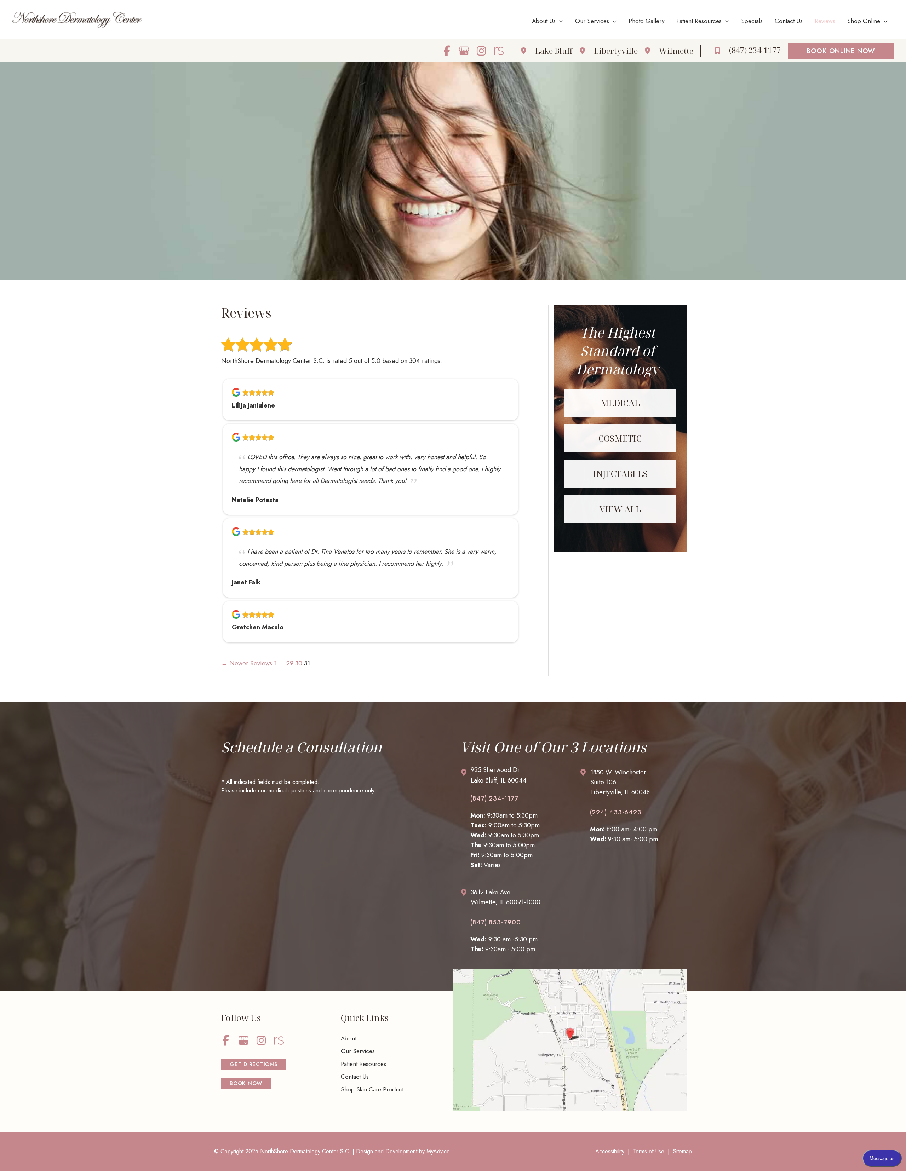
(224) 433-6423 (616, 812)
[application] (559, 21)
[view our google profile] (464, 51)
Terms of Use (648, 1151)
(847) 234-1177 (494, 798)
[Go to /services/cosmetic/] (620, 438)
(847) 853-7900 (495, 922)
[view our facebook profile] (447, 51)
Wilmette (676, 50)
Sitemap (682, 1151)
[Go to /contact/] (513, 777)
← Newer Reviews (246, 663)
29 (289, 663)
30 (298, 663)
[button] (841, 51)
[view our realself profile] (499, 51)
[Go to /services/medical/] (620, 403)
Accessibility (609, 1151)
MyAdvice (438, 1151)
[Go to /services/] (620, 509)
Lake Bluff (554, 50)
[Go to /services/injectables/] (620, 474)
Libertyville (616, 50)
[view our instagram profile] (481, 51)
